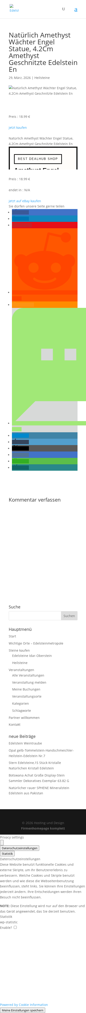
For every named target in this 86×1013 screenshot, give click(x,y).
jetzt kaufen (18, 127)
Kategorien (20, 703)
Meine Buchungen (26, 689)
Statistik (7, 854)
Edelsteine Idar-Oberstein (32, 655)
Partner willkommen (24, 717)
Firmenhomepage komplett (43, 828)
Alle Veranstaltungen (28, 675)
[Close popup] (2, 842)
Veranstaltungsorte (27, 696)
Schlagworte (21, 710)
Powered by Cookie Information (24, 1004)
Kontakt (14, 724)
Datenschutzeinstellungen (19, 848)
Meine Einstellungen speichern (22, 1010)
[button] (20, 212)
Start (12, 636)
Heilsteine (42, 77)
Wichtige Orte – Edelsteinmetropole (36, 643)
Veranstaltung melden (29, 682)
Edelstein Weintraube (25, 743)
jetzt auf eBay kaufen (25, 201)
